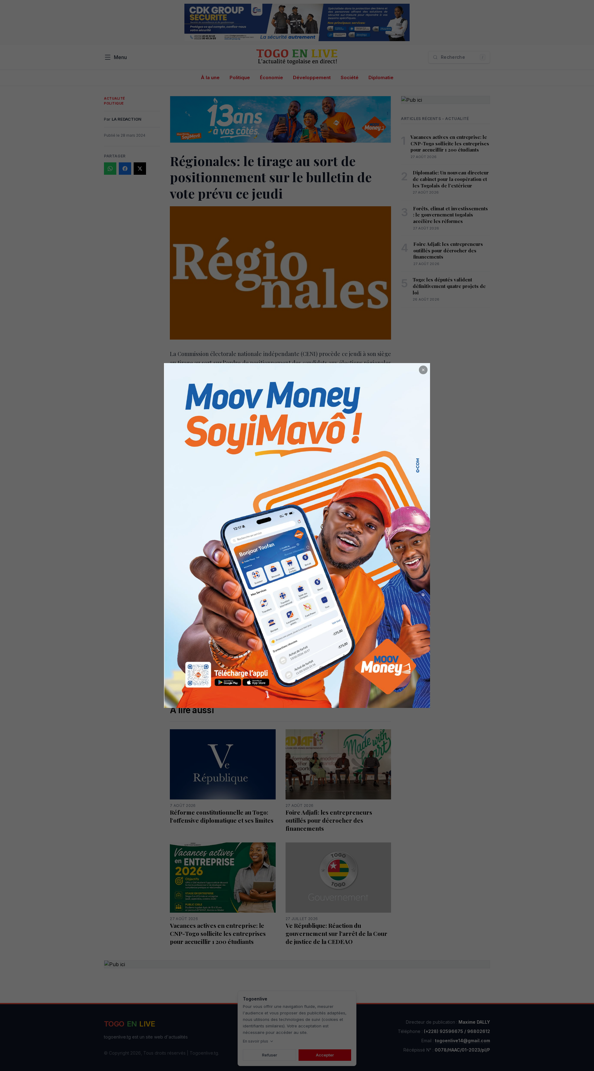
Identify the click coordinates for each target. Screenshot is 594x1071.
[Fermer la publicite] (423, 370)
